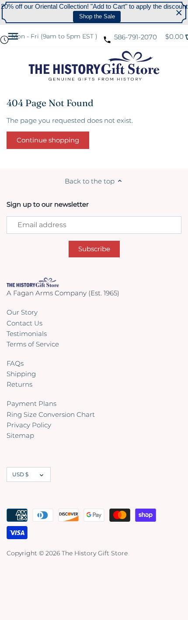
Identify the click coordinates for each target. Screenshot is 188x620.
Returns (19, 384)
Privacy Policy (29, 425)
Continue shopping (48, 140)
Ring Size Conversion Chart (51, 414)
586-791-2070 (135, 37)
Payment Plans (31, 403)
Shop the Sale (97, 16)
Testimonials (27, 333)
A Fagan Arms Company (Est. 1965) (63, 293)
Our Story (22, 312)
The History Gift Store (95, 553)
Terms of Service (33, 344)
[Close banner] (179, 12)
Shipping (21, 374)
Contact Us (24, 323)
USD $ (20, 474)
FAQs (15, 363)
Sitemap (20, 435)
